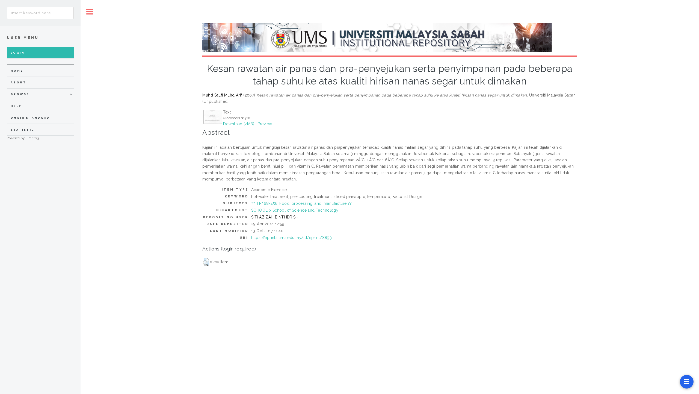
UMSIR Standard (30, 117)
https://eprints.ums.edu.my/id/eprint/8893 (291, 237)
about (18, 82)
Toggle (90, 11)
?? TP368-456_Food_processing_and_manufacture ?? (301, 203)
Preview (265, 124)
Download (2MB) (238, 124)
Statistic (23, 129)
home (17, 70)
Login (18, 52)
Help (16, 105)
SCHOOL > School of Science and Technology (294, 210)
